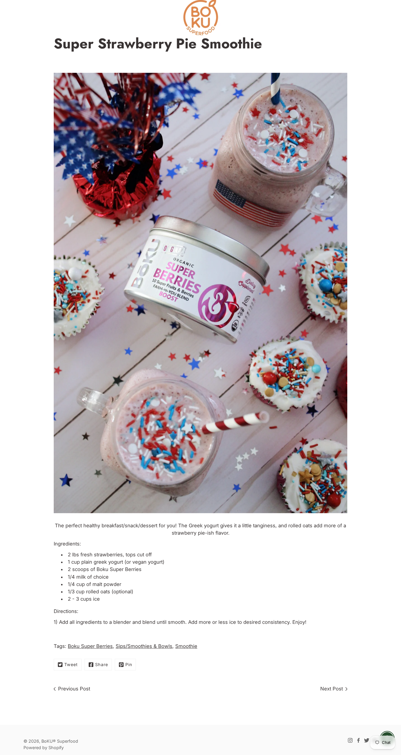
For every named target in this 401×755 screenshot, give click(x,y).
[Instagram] (350, 740)
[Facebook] (358, 740)
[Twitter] (366, 740)
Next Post (331, 689)
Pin (128, 664)
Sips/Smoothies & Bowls (144, 646)
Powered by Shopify (43, 747)
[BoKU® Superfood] (200, 17)
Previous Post (74, 689)
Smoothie (186, 646)
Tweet (71, 664)
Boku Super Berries (119, 569)
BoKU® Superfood (59, 741)
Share (101, 664)
